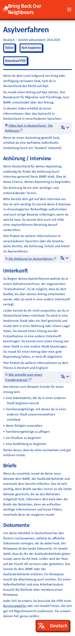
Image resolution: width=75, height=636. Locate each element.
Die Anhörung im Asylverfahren (31, 259)
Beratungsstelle (15, 606)
